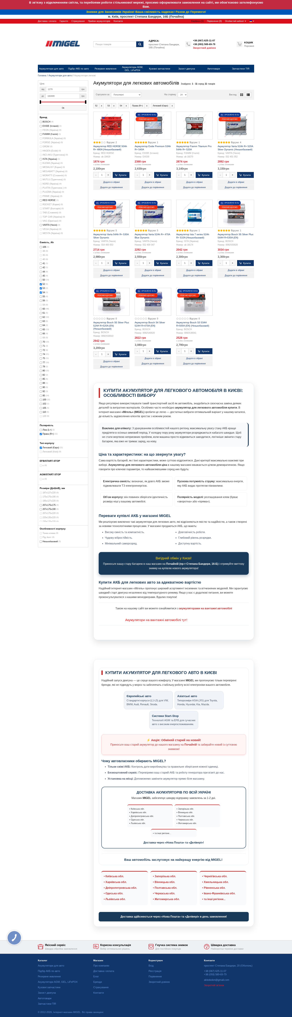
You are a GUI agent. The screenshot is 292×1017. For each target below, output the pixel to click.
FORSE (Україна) (51, 142)
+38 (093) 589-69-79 (204, 44)
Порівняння (155, 976)
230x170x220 (49, 521)
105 (44, 408)
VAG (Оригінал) (50, 221)
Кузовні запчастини (49, 987)
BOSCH (46, 122)
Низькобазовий (50, 541)
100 (44, 400)
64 (44, 325)
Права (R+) (48, 434)
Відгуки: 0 (112, 319)
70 (44, 342)
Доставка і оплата (47, 21)
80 (44, 371)
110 (44, 412)
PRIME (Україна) (51, 196)
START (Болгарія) (52, 208)
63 (44, 321)
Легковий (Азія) (50, 452)
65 (44, 329)
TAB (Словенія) (50, 212)
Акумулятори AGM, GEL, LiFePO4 (57, 981)
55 (44, 296)
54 (44, 292)
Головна (42, 75)
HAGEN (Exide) (50, 151)
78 (44, 366)
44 (44, 272)
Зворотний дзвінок (204, 47)
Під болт (47, 537)
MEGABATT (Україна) (53, 171)
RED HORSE (49, 200)
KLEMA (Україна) (51, 163)
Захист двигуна (47, 992)
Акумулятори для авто (60, 75)
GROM (46, 146)
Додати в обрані (111, 182)
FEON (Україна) (50, 130)
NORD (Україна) (50, 184)
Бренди (97, 981)
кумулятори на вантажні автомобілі (154, 620)
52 (44, 284)
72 (44, 350)
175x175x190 (49, 497)
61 (44, 313)
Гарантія (64, 21)
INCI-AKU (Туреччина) (54, 155)
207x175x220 (49, 513)
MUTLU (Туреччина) (53, 179)
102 (44, 404)
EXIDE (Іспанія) (50, 126)
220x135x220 (49, 517)
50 (44, 280)
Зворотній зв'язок (214, 985)
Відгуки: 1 (153, 142)
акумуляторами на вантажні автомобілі (205, 608)
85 (44, 379)
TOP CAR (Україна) (52, 217)
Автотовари (44, 998)
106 (44, 247)
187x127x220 (49, 493)
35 (44, 255)
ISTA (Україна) (50, 159)
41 (44, 263)
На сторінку (170, 94)
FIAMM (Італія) (50, 134)
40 (44, 259)
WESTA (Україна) (51, 233)
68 (44, 338)
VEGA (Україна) (50, 229)
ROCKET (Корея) (51, 204)
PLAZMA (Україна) (52, 192)
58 (44, 305)
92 (44, 391)
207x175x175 (49, 505)
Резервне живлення (49, 976)
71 (44, 346)
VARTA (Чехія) (50, 225)
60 (44, 309)
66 (44, 333)
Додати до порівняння (111, 187)
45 (44, 276)
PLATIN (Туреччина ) (53, 188)
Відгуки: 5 (112, 230)
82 (44, 375)
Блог (96, 976)
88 (44, 383)
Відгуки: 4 (236, 142)
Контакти (118, 21)
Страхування (78, 21)
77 (44, 362)
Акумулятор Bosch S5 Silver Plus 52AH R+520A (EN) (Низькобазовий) (111, 325)
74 (44, 354)
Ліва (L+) (47, 430)
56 (44, 300)
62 (44, 317)
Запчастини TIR (47, 1003)
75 (44, 358)
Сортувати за (102, 94)
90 (44, 387)
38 (44, 251)
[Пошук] (139, 44)
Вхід (151, 965)
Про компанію (101, 965)
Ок (63, 108)
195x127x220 (49, 501)
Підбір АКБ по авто (49, 971)
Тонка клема (49, 533)
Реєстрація (155, 971)
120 (44, 416)
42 (44, 267)
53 (44, 288)
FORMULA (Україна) (53, 138)
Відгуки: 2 (112, 142)
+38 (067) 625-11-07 (204, 40)
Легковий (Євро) (51, 447)
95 (44, 395)
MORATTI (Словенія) (53, 175)
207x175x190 (49, 509)
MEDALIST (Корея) (52, 167)
